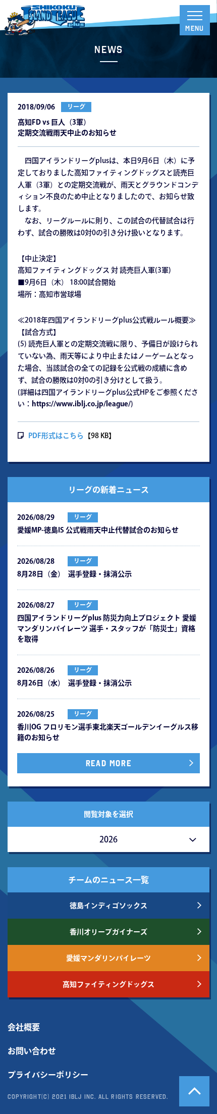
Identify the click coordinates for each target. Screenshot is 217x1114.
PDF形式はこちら (56, 435)
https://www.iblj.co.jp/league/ (81, 403)
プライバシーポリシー (48, 1075)
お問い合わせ (32, 1051)
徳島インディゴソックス (108, 905)
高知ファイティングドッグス (108, 984)
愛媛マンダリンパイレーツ (108, 958)
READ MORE (108, 763)
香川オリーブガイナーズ (108, 931)
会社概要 (24, 1027)
